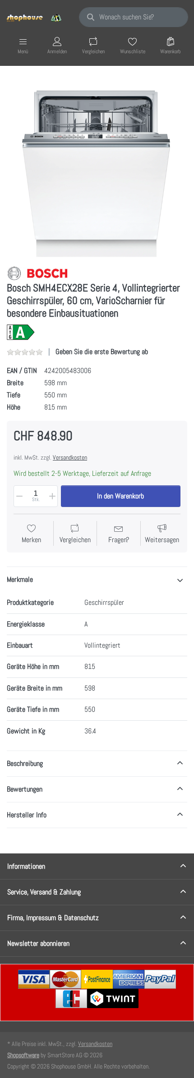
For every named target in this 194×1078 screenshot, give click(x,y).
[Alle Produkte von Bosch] (37, 272)
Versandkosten (70, 457)
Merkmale (20, 579)
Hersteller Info (26, 815)
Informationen (26, 866)
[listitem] (97, 167)
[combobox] (133, 17)
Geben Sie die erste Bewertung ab (101, 351)
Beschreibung (25, 763)
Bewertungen (24, 789)
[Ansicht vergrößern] (97, 167)
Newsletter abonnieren (38, 943)
